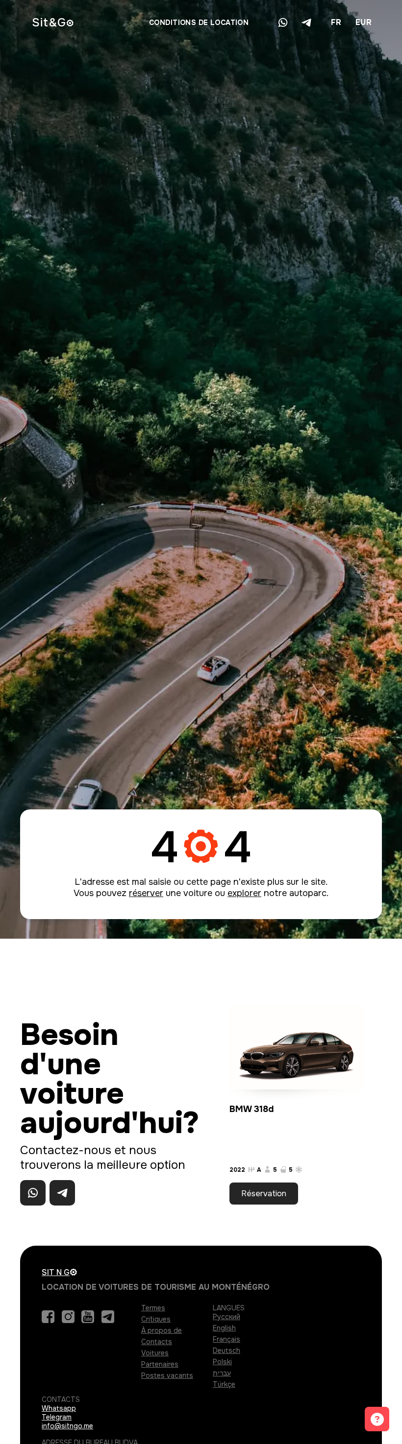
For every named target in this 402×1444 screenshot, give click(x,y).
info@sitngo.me (67, 1425)
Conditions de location (199, 22)
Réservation (263, 1193)
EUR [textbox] (363, 22)
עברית (222, 1373)
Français (226, 1339)
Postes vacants (167, 1375)
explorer (244, 893)
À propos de (161, 1330)
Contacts (156, 1341)
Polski (222, 1361)
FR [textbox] (336, 22)
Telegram (57, 1417)
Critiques (156, 1319)
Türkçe (224, 1384)
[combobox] (336, 22)
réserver (146, 893)
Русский (226, 1316)
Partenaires (159, 1364)
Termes (153, 1307)
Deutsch (226, 1350)
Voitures (155, 1353)
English (224, 1328)
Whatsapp (59, 1408)
